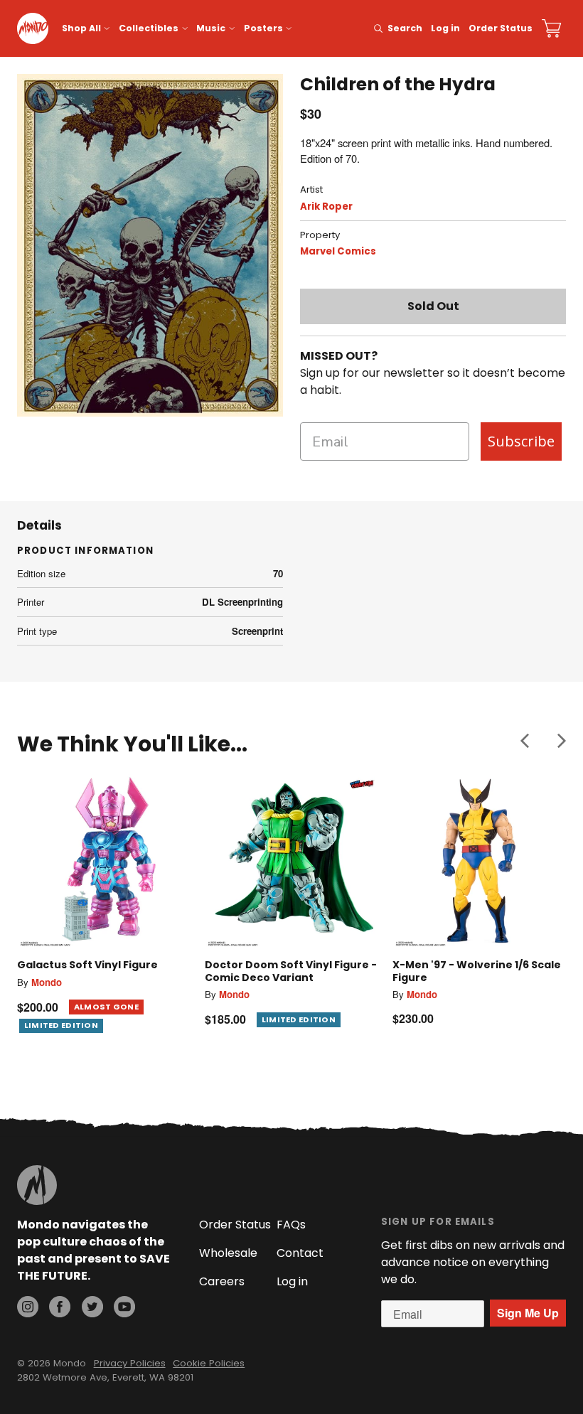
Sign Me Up (528, 1313)
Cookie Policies (209, 1363)
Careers (222, 1281)
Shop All (81, 28)
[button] (524, 741)
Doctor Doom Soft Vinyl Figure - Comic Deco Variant (291, 971)
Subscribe (521, 441)
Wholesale (228, 1253)
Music (210, 28)
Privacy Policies (130, 1363)
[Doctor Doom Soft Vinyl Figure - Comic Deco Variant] (291, 861)
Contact (300, 1253)
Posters (263, 28)
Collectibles (148, 28)
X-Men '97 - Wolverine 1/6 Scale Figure (476, 971)
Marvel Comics (338, 251)
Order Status (501, 28)
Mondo (46, 982)
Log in (445, 28)
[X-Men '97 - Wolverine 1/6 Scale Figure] (479, 861)
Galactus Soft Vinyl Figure (87, 965)
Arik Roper (326, 206)
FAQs (291, 1224)
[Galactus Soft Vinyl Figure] (104, 861)
